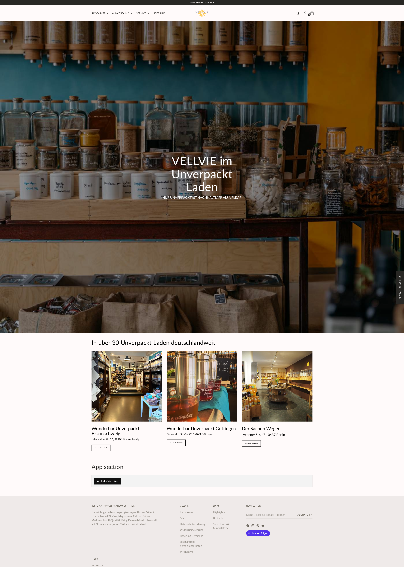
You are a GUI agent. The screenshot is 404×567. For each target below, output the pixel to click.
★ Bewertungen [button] (400, 287)
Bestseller (218, 518)
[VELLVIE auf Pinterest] (258, 526)
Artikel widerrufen (107, 481)
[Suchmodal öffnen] (297, 13)
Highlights (219, 512)
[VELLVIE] (202, 13)
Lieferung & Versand (191, 535)
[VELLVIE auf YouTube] (263, 526)
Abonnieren (304, 515)
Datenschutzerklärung (192, 524)
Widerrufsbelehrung (191, 530)
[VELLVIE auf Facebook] (248, 526)
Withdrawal (186, 551)
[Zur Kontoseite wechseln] (304, 13)
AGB (182, 518)
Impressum (186, 512)
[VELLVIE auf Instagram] (253, 526)
